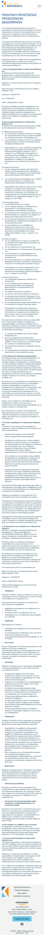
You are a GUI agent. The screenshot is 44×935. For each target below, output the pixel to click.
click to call (22, 919)
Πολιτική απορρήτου (22, 890)
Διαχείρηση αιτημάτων (22, 896)
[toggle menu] (39, 6)
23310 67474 (24, 907)
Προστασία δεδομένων (22, 887)
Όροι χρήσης (22, 893)
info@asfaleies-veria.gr (24, 909)
